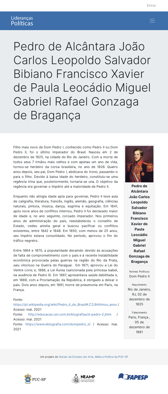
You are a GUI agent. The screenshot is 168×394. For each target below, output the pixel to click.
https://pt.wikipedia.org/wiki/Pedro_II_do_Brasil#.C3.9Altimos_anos (65, 304)
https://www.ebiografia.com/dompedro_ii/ (58, 324)
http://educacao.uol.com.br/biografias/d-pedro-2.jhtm (69, 314)
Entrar (151, 5)
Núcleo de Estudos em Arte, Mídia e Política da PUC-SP (93, 356)
